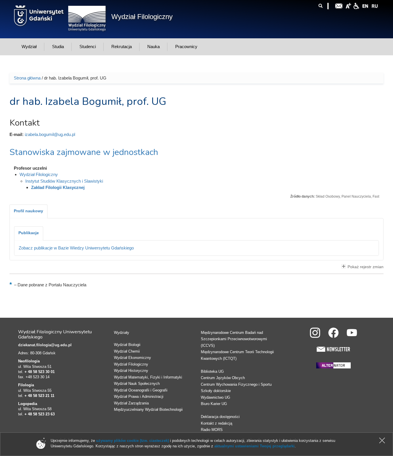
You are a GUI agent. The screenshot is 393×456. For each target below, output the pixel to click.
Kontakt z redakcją (216, 423)
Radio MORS (212, 429)
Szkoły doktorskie (216, 391)
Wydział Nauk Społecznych (137, 383)
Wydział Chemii (127, 351)
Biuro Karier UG (214, 404)
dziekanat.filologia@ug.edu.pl (45, 345)
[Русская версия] (374, 5)
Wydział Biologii (127, 345)
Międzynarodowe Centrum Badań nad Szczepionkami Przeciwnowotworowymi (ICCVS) (234, 339)
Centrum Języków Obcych (223, 378)
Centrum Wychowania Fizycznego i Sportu (236, 384)
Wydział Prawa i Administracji (138, 396)
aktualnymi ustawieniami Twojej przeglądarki (254, 446)
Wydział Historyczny (131, 370)
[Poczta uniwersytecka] (339, 5)
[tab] (28, 211)
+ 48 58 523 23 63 (39, 414)
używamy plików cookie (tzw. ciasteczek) (132, 440)
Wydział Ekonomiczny (132, 357)
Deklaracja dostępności (220, 417)
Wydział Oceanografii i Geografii (140, 390)
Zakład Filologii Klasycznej (58, 187)
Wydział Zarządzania (131, 403)
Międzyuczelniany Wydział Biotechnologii (148, 409)
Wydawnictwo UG (215, 397)
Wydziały (121, 332)
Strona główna (27, 77)
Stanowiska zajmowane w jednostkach (83, 152)
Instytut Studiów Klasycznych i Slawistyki (64, 181)
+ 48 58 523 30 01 (39, 372)
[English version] (365, 5)
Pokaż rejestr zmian (366, 267)
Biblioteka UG (212, 371)
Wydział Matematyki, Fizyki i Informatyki (148, 377)
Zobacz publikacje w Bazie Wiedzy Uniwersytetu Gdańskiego (76, 247)
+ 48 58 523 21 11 (39, 395)
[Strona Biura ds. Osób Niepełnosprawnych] (356, 5)
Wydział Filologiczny (142, 16)
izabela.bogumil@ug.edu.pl (50, 134)
